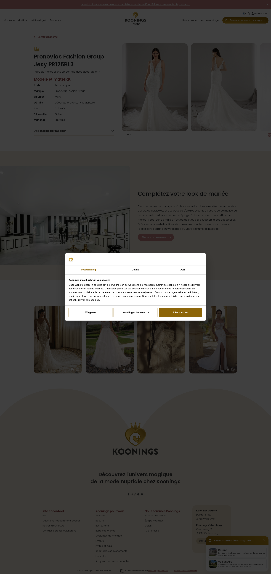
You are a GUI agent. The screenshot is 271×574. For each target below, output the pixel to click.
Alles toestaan (180, 312)
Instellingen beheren (134, 312)
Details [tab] (135, 269)
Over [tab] (182, 269)
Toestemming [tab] (88, 269)
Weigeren (90, 312)
